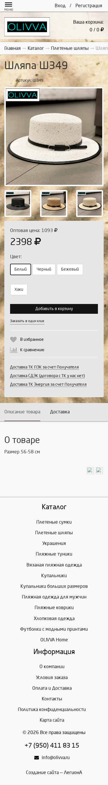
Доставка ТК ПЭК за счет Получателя (44, 367)
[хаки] (53, 203)
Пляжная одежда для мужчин (54, 596)
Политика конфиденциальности (52, 709)
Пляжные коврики (54, 607)
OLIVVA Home (54, 639)
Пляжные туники (54, 554)
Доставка (60, 411)
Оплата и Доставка (52, 688)
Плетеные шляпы (54, 532)
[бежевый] (89, 203)
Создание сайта (42, 772)
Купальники (54, 575)
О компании (52, 666)
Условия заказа (52, 677)
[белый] (54, 136)
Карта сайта (52, 720)
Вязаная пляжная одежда (54, 564)
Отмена (70, 321)
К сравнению (32, 350)
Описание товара (22, 411)
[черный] (17, 203)
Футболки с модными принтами (54, 629)
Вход (60, 5)
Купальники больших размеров (54, 586)
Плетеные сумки (54, 522)
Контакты (52, 698)
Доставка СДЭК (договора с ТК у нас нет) (47, 376)
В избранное (32, 339)
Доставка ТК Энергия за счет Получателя (48, 384)
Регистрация (88, 5)
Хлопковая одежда (54, 618)
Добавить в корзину (54, 309)
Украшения (54, 543)
